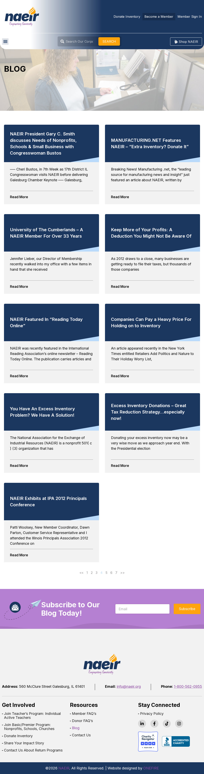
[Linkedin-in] (142, 724)
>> (122, 573)
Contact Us (81, 735)
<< (81, 573)
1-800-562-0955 (188, 686)
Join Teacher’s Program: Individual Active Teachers (32, 716)
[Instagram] (179, 724)
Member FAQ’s (84, 714)
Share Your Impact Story (24, 743)
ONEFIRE (151, 768)
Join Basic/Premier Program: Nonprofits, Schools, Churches (29, 727)
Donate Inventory (18, 736)
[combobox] (78, 41)
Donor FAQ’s (82, 721)
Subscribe (187, 609)
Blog (75, 728)
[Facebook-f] (154, 724)
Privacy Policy (152, 714)
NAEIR (63, 768)
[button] (5, 41)
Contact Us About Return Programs (33, 750)
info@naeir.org (129, 686)
